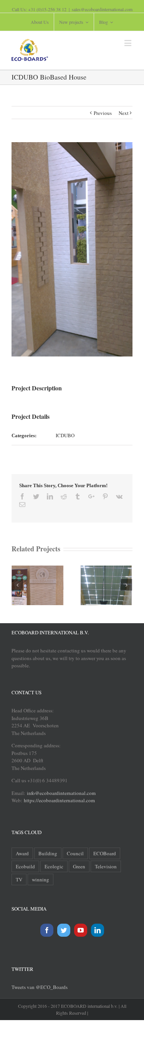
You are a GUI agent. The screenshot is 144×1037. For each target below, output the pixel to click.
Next (124, 113)
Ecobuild (25, 866)
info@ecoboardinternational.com (60, 793)
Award (22, 853)
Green (79, 866)
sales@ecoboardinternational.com (102, 9)
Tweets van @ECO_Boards (40, 987)
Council (75, 853)
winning (40, 879)
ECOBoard (104, 853)
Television (106, 866)
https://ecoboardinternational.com (59, 800)
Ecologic (54, 866)
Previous (103, 113)
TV (19, 879)
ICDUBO (65, 435)
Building (47, 853)
